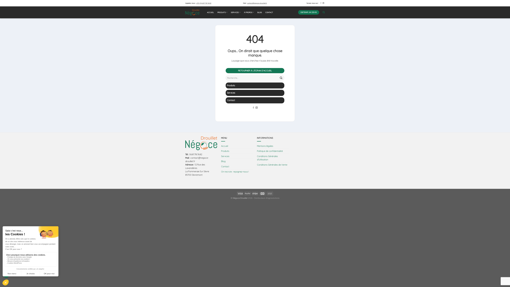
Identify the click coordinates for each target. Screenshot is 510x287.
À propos (248, 12)
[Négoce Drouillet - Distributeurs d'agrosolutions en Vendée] (194, 12)
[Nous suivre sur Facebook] (321, 3)
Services (235, 12)
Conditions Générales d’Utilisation (267, 158)
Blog (259, 12)
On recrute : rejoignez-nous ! (235, 171)
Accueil (210, 12)
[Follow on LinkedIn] (323, 3)
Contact (269, 12)
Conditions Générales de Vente (272, 164)
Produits (221, 12)
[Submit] (281, 77)
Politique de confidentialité (270, 151)
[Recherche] (324, 12)
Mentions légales (265, 146)
